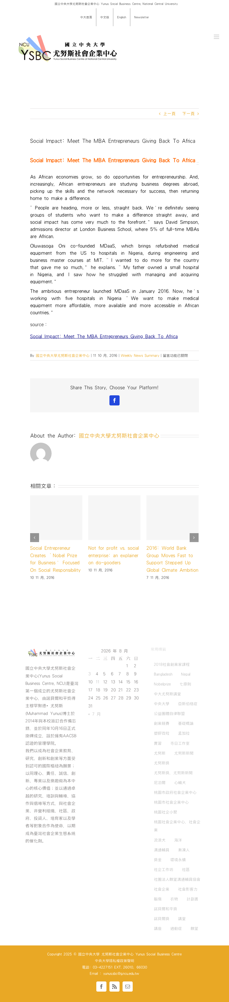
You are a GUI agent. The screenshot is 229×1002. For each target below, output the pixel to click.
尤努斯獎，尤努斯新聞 (173, 773)
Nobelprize (162, 684)
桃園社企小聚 (165, 812)
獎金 (158, 859)
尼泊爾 (159, 782)
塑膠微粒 (161, 733)
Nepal (185, 674)
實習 (158, 743)
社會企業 (161, 889)
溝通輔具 (161, 850)
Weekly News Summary (140, 355)
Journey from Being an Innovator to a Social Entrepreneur (54, 555)
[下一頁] (194, 556)
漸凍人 (184, 850)
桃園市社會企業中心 (171, 802)
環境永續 (178, 859)
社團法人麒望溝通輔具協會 (177, 879)
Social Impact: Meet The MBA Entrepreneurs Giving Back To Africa (104, 336)
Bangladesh (163, 674)
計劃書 (192, 899)
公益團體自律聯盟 (169, 713)
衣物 (174, 899)
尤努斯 (159, 753)
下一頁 (188, 114)
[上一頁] (34, 556)
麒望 (194, 928)
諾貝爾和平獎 (165, 909)
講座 (158, 928)
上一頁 (169, 114)
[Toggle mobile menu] (217, 37)
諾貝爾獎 (161, 918)
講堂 (182, 918)
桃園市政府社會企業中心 (175, 792)
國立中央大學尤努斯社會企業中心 (62, 355)
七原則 (185, 684)
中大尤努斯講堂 (167, 694)
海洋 (178, 840)
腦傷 (158, 899)
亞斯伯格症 (187, 704)
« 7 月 (94, 714)
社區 (186, 869)
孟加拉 (184, 733)
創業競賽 (161, 723)
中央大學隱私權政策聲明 (114, 960)
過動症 (176, 928)
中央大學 (161, 704)
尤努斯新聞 (184, 753)
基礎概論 (186, 723)
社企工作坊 (163, 869)
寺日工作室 (180, 743)
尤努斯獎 (161, 763)
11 (97, 682)
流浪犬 (159, 840)
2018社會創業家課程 (172, 664)
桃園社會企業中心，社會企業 (177, 826)
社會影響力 (187, 889)
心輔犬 (180, 782)
